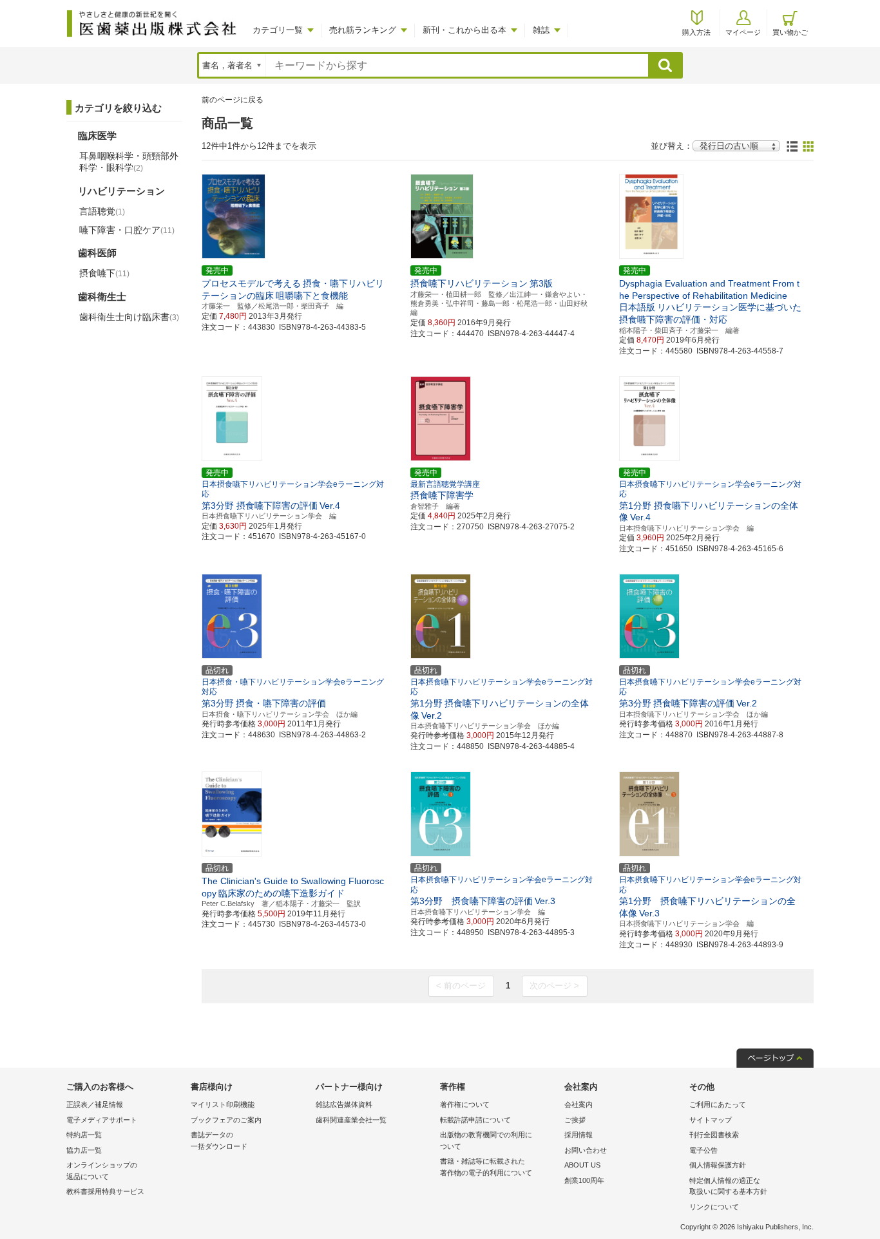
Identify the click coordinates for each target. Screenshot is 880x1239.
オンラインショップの (101, 1170)
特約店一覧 (84, 1135)
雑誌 (541, 30)
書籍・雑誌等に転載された (486, 1167)
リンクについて (714, 1207)
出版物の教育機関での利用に (486, 1140)
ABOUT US (582, 1165)
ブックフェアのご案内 (226, 1120)
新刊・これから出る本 (464, 30)
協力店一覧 (84, 1150)
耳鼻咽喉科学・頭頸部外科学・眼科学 (128, 162)
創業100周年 (584, 1180)
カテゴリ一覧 (278, 30)
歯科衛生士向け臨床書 (129, 317)
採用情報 (578, 1135)
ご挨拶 (575, 1120)
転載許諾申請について (475, 1120)
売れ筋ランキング (362, 30)
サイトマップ (710, 1120)
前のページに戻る (232, 99)
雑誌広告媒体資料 (344, 1104)
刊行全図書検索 (714, 1135)
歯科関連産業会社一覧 (351, 1120)
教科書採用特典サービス (105, 1191)
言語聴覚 (102, 211)
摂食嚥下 (104, 273)
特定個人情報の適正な (728, 1186)
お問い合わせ (585, 1150)
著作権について (465, 1104)
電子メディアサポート (101, 1120)
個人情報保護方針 (717, 1165)
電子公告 (703, 1150)
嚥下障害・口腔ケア (127, 230)
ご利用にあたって (717, 1104)
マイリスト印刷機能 (222, 1104)
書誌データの (219, 1140)
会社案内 (578, 1104)
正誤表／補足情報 (94, 1104)
